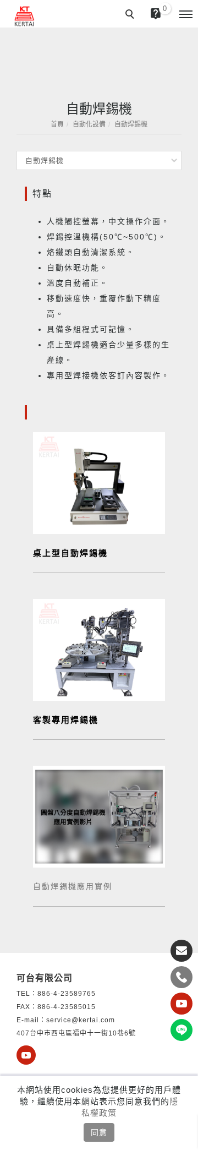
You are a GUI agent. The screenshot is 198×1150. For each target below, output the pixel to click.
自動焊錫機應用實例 (72, 886)
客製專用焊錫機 (65, 719)
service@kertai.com (80, 1020)
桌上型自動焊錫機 (70, 553)
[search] (131, 15)
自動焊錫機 (130, 124)
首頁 (57, 124)
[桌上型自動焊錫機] (99, 482)
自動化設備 (89, 124)
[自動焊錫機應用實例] (99, 815)
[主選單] (186, 15)
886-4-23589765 (66, 994)
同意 (99, 1132)
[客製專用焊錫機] (99, 649)
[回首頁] (24, 16)
